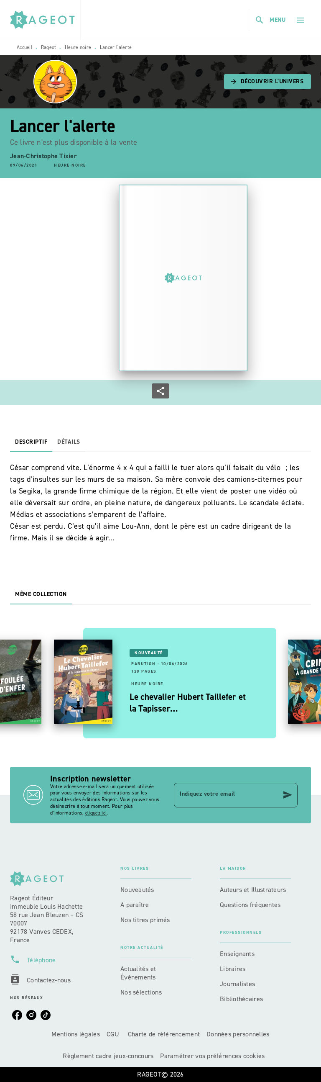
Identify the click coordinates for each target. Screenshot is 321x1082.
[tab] (31, 442)
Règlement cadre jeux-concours (108, 1055)
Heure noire (78, 47)
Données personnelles (237, 1034)
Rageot (48, 47)
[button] (267, 81)
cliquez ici (96, 813)
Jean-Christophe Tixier (43, 156)
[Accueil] (45, 20)
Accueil (24, 47)
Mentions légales (75, 1034)
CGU (114, 1034)
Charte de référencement (164, 1034)
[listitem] (17, 1015)
